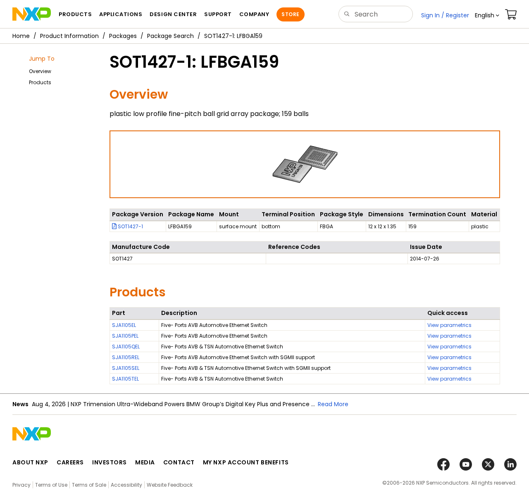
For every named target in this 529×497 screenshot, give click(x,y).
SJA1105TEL (125, 378)
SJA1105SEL (125, 368)
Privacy (21, 484)
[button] (487, 15)
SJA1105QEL (126, 346)
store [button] (290, 14)
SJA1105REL (125, 357)
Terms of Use (51, 484)
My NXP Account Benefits (246, 462)
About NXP (30, 462)
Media (145, 462)
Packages (123, 36)
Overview (40, 71)
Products (40, 82)
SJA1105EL (124, 325)
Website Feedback (170, 484)
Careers (70, 462)
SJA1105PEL (125, 335)
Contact (179, 462)
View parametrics (449, 325)
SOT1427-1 (130, 226)
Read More (333, 404)
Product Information (69, 36)
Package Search (170, 36)
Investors (109, 462)
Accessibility (126, 484)
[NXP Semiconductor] (31, 14)
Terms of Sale (89, 484)
